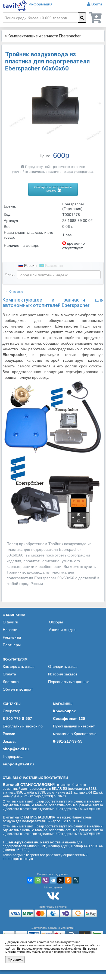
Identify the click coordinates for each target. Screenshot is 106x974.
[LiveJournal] (76, 880)
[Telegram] (53, 880)
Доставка (11, 681)
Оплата (9, 674)
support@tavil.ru (18, 764)
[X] (60, 880)
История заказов (62, 674)
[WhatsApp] (38, 880)
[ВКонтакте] (30, 880)
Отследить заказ (62, 666)
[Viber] (45, 880)
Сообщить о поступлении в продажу (53, 189)
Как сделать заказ (18, 666)
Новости (10, 629)
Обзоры (56, 622)
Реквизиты (12, 637)
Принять (15, 959)
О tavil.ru (10, 622)
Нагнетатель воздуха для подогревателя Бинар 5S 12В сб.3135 (47, 819)
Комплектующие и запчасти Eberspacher (44, 36)
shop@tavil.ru (16, 749)
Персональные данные (68, 681)
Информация (40, 4)
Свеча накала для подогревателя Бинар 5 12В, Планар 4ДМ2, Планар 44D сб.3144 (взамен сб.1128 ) (53, 846)
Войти (96, 4)
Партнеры (12, 645)
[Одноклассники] (68, 880)
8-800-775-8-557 (17, 718)
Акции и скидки (62, 629)
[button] (95, 82)
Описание (16, 291)
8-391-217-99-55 (67, 741)
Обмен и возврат (18, 689)
